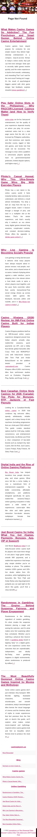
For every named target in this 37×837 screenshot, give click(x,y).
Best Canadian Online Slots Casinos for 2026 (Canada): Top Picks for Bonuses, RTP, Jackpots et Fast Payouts (17, 397)
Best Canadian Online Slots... (12, 824)
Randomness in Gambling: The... (13, 792)
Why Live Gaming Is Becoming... (13, 810)
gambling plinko (17, 640)
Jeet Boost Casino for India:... (12, 801)
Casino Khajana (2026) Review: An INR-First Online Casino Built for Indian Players (17, 322)
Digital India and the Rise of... (12, 806)
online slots (9, 119)
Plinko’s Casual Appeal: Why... (12, 781)
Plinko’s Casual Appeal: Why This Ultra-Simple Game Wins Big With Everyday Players (17, 180)
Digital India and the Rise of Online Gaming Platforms (17, 466)
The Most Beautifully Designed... (13, 819)
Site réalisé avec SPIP (24, 832)
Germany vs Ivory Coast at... (12, 766)
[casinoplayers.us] (18, 7)
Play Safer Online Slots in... (11, 815)
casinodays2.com (11, 366)
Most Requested (8, 753)
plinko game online (13, 237)
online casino (10, 410)
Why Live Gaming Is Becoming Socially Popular (17, 251)
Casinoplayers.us (13, 830)
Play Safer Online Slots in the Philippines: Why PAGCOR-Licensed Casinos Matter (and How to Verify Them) (17, 109)
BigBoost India (19, 546)
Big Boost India (12, 472)
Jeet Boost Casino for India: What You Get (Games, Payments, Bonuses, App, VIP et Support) (17, 536)
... (25, 90)
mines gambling (18, 90)
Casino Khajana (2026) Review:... (13, 797)
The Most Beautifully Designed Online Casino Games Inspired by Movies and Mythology (17, 680)
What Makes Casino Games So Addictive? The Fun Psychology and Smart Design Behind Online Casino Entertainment (17, 35)
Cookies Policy (11, 832)
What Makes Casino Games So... (13, 777)
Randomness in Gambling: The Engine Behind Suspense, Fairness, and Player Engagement (17, 607)
